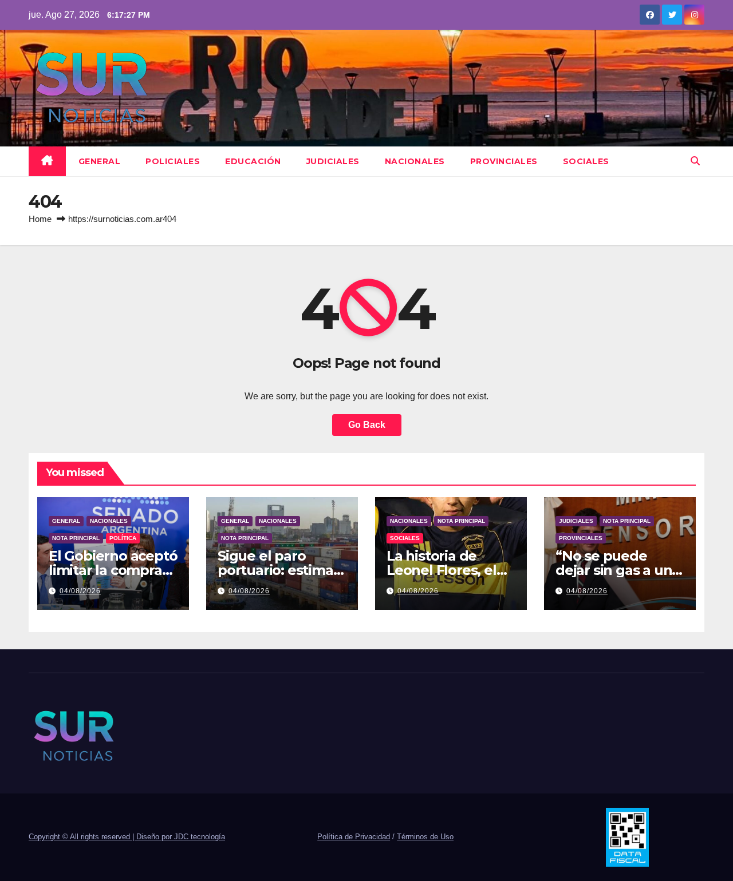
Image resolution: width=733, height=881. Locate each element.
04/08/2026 (80, 591)
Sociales (586, 161)
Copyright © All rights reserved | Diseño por (101, 836)
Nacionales (415, 161)
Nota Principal (76, 538)
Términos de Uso (425, 836)
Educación (253, 161)
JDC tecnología (199, 836)
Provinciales (504, 161)
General (99, 161)
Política (122, 538)
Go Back (366, 425)
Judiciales (333, 161)
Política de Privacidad (353, 836)
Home (40, 219)
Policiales (172, 161)
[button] (695, 161)
